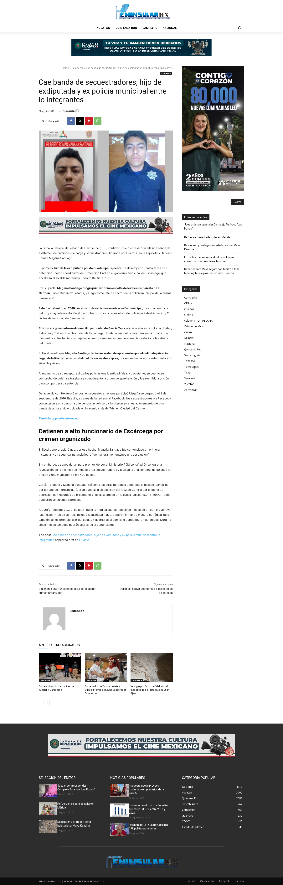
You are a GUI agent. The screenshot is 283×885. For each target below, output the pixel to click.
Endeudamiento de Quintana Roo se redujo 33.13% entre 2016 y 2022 (149, 809)
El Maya (84, 540)
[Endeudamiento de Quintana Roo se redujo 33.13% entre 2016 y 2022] (119, 810)
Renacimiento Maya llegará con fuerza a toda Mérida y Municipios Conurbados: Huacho (211, 271)
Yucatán (189, 384)
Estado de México (195, 326)
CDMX (188, 303)
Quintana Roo (193, 349)
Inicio (66, 68)
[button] (239, 27)
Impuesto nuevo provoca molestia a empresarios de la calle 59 (146, 789)
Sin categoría (192, 355)
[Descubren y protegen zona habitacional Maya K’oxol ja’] (48, 826)
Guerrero (189, 332)
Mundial (189, 338)
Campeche (77, 68)
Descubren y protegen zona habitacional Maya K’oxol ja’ (212, 247)
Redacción (69, 110)
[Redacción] (77, 111)
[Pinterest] (89, 121)
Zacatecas (190, 390)
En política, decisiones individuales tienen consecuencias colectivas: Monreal (209, 259)
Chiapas (189, 309)
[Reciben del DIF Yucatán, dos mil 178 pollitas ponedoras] (119, 829)
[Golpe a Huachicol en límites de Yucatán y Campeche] (60, 667)
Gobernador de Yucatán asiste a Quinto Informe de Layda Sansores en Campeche (105, 690)
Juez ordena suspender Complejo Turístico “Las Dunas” (213, 226)
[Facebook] (71, 121)
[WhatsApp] (97, 121)
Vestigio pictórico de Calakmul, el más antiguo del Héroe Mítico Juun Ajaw (150, 690)
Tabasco (189, 361)
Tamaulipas (191, 366)
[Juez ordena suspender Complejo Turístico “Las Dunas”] (48, 790)
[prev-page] (41, 702)
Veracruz (189, 378)
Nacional (189, 343)
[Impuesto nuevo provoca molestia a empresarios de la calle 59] (119, 790)
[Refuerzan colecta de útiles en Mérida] (48, 808)
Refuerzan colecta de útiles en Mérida (207, 237)
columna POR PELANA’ (198, 320)
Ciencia (188, 315)
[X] (80, 121)
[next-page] (47, 702)
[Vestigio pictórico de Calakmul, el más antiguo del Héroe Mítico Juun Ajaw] (152, 667)
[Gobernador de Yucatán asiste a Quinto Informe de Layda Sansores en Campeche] (106, 667)
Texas (188, 372)
